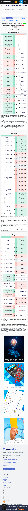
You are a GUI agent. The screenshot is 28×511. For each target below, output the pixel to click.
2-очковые (10, 20)
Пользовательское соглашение (9, 462)
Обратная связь (8, 469)
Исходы (3, 18)
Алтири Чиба (23, 48)
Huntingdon (5, 479)
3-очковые (17, 20)
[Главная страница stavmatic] (6, 1)
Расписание (12, 15)
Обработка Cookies (7, 460)
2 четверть (16, 18)
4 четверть (4, 20)
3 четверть (23, 18)
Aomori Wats (23, 40)
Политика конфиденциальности (10, 459)
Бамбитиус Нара (9, 213)
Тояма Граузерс (23, 100)
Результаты (20, 15)
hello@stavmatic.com (7, 472)
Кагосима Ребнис (9, 158)
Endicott (4, 485)
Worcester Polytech (7, 482)
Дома (10, 29)
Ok (21, 509)
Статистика (4, 15)
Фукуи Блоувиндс (23, 44)
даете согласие (22, 508)
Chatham (4, 476)
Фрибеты (5, 465)
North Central (5, 480)
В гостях (14, 29)
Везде (17, 29)
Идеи (4, 464)
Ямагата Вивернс (23, 68)
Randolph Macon (6, 477)
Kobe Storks (23, 112)
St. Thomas (5, 483)
